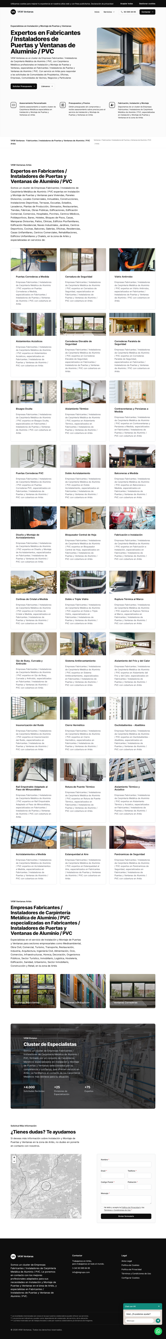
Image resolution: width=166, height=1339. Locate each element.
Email (104, 1171)
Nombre (105, 1159)
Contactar (146, 12)
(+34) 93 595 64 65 (81, 1268)
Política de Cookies (130, 1265)
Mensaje (105, 1193)
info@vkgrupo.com (81, 1272)
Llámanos (45, 86)
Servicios (108, 12)
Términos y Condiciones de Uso (117, 1210)
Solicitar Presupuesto (22, 86)
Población (133, 1182)
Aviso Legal (127, 1261)
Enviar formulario (126, 1216)
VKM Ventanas (25, 11)
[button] (46, 1186)
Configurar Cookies (131, 1278)
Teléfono (132, 1171)
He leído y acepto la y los (124, 1208)
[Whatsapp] (158, 1331)
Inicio (97, 12)
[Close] (158, 1306)
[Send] (158, 1320)
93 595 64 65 (130, 12)
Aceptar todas (126, 3)
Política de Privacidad (130, 1207)
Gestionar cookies (147, 3)
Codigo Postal (108, 1182)
